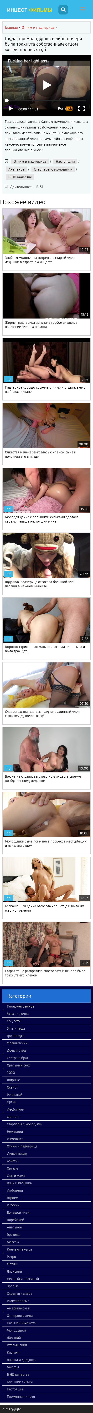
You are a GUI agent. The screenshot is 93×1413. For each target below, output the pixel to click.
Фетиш (12, 1264)
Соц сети (14, 1021)
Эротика (13, 1234)
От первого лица (20, 1315)
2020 (11, 1072)
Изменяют (15, 1139)
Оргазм (12, 1168)
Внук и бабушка (19, 1183)
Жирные (13, 1080)
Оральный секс (19, 1065)
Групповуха (15, 1036)
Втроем (12, 1198)
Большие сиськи (20, 1382)
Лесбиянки (15, 1109)
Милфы (13, 1367)
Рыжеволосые (18, 1301)
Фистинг (13, 1117)
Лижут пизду (17, 1153)
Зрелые (13, 1286)
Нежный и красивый (23, 1279)
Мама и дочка (18, 1014)
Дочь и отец (16, 1050)
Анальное (16, 169)
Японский (14, 1271)
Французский (17, 1043)
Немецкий (15, 1131)
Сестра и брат (17, 1058)
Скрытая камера (19, 1293)
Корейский (15, 1220)
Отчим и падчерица (30, 161)
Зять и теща (16, 1028)
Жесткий (14, 1338)
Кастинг (13, 1352)
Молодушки (16, 1330)
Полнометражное (20, 1006)
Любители (15, 1190)
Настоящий (65, 161)
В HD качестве (20, 177)
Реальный (14, 1095)
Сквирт (12, 1087)
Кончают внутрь (19, 1249)
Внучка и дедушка (21, 1360)
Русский (13, 1205)
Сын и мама (16, 1176)
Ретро (11, 1257)
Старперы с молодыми (53, 169)
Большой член (18, 1212)
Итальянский (17, 1345)
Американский (18, 1308)
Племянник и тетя (21, 1396)
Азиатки (13, 1161)
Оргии (11, 1102)
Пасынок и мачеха (21, 1323)
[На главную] (30, 10)
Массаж (13, 1242)
